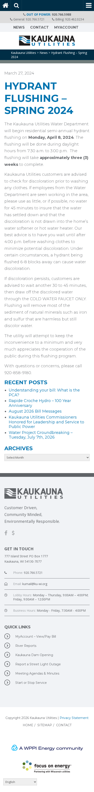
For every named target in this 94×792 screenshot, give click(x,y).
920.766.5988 (61, 14)
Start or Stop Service (31, 683)
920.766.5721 (35, 19)
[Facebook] (8, 533)
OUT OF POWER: (38, 14)
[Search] (16, 5)
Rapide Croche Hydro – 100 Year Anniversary (40, 403)
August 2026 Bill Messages (35, 411)
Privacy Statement (74, 718)
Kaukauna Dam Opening (34, 655)
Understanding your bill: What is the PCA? (44, 392)
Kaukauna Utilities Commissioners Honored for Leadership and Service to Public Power (46, 422)
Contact (39, 27)
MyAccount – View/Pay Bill (35, 636)
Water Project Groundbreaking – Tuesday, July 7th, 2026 (41, 435)
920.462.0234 (74, 19)
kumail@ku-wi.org (34, 584)
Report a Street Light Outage (38, 664)
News (19, 27)
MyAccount (66, 27)
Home (28, 725)
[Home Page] (5, 5)
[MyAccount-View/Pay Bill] (15, 533)
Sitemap (44, 725)
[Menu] (88, 5)
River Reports (25, 646)
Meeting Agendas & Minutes (37, 673)
